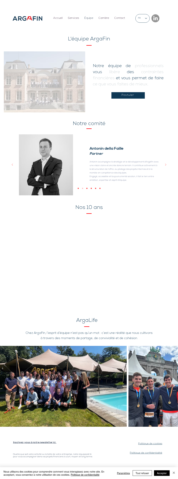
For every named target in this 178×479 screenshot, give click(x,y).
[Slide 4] (91, 188)
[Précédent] (12, 165)
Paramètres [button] (123, 473)
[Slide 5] (95, 188)
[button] (73, 18)
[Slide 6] (99, 188)
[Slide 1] (78, 188)
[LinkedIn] (155, 18)
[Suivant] (165, 165)
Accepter (162, 473)
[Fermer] (174, 473)
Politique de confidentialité (85, 474)
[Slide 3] (86, 188)
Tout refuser (142, 473)
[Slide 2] (82, 188)
